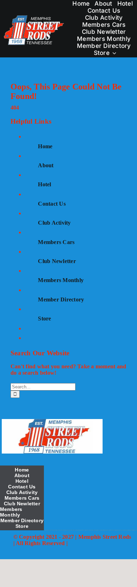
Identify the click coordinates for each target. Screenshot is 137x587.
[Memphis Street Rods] (34, 17)
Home (45, 146)
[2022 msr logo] (52, 422)
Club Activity (54, 223)
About (45, 165)
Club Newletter (57, 261)
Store (44, 318)
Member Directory (61, 299)
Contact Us (51, 204)
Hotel (44, 184)
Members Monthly (61, 280)
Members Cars (56, 242)
